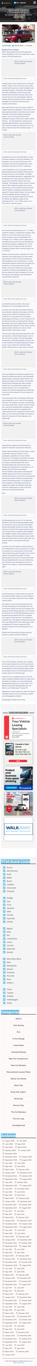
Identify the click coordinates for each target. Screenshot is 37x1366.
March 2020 (9, 1237)
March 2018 (9, 1275)
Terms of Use (20, 1362)
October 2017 (26, 1281)
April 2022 (21, 1195)
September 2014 (11, 1342)
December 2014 (25, 1336)
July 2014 (8, 1345)
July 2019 (8, 1249)
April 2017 (20, 1291)
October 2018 (26, 1262)
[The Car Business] (18, 1112)
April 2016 (20, 1310)
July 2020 (8, 1230)
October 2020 (27, 1224)
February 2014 (23, 1351)
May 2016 (8, 1310)
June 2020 (21, 1230)
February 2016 (23, 1313)
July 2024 (8, 1182)
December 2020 (25, 1221)
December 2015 (25, 1316)
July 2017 (8, 1288)
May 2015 (8, 1329)
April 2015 (20, 1329)
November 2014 (11, 1339)
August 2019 (26, 1246)
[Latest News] (18, 1045)
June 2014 (20, 1345)
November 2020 (11, 1224)
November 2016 (11, 1300)
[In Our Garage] (18, 1039)
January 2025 (10, 1173)
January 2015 (10, 1336)
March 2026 (22, 1147)
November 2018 (11, 1262)
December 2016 (25, 1297)
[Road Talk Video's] (18, 1092)
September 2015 (11, 1323)
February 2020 (24, 1237)
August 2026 (9, 1141)
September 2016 (11, 1304)
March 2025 (9, 1169)
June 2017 (20, 1288)
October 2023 (22, 1182)
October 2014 (26, 1339)
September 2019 (11, 1246)
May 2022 (8, 1195)
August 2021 (26, 1208)
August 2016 (26, 1304)
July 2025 (8, 1163)
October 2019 (26, 1243)
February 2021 (23, 1217)
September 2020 (11, 1227)
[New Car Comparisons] (18, 1059)
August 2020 (26, 1227)
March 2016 (9, 1313)
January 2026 (26, 1150)
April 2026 (9, 1147)
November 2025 (11, 1157)
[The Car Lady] (18, 1119)
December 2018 (25, 1259)
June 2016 (20, 1307)
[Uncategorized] (18, 1125)
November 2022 (23, 1189)
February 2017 (23, 1294)
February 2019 (23, 1256)
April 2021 (20, 1214)
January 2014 (10, 1355)
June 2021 (20, 1211)
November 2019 (11, 1243)
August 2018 (26, 1265)
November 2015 (11, 1320)
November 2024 (11, 1176)
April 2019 (20, 1253)
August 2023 (26, 1185)
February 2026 (10, 1150)
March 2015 (9, 1332)
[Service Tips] (18, 1105)
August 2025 (26, 1160)
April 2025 (21, 1166)
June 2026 (9, 1144)
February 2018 (23, 1275)
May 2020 (8, 1233)
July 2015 (8, 1326)
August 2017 (26, 1284)
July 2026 (23, 1141)
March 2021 (9, 1217)
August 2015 (26, 1323)
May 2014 (8, 1348)
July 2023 (8, 1189)
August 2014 (26, 1342)
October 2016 (26, 1300)
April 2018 (20, 1272)
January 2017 (10, 1297)
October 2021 (26, 1205)
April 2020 (21, 1233)
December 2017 (25, 1278)
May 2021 (8, 1214)
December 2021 (25, 1201)
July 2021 (8, 1211)
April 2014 (20, 1348)
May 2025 (8, 1166)
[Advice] (18, 1019)
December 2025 (11, 1154)
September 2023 (11, 1185)
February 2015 (23, 1332)
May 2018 (8, 1272)
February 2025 (24, 1169)
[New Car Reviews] (18, 1065)
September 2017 (11, 1284)
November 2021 (11, 1205)
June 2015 (20, 1326)
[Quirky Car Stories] (18, 1079)
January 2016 (10, 1316)
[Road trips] (18, 1099)
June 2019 (20, 1249)
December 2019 (25, 1240)
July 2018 (8, 1268)
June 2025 (21, 1163)
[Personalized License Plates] (18, 1072)
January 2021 (10, 1221)
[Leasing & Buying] (18, 1052)
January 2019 (10, 1259)
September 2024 (11, 1179)
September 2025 (11, 1160)
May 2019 (8, 1253)
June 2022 (21, 1192)
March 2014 (9, 1351)
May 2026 (21, 1144)
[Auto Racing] (18, 1025)
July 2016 (8, 1307)
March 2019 (9, 1256)
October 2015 (26, 1320)
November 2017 (11, 1281)
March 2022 (9, 1198)
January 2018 (10, 1278)
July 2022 (8, 1192)
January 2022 (10, 1201)
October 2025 (27, 1157)
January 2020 (10, 1240)
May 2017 (8, 1291)
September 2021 (11, 1208)
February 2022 (24, 1198)
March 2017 (9, 1294)
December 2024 (26, 1173)
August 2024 (26, 1179)
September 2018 (11, 1265)
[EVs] (18, 1032)
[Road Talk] (18, 1085)
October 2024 (27, 1176)
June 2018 (20, 1268)
